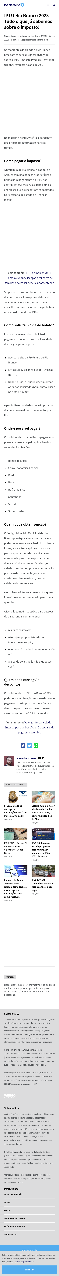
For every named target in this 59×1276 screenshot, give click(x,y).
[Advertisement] (29, 101)
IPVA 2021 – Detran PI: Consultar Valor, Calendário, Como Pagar (15, 848)
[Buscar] (54, 5)
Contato (7, 1202)
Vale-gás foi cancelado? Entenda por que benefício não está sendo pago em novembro (29, 727)
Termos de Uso (10, 1234)
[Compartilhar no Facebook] (23, 745)
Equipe (7, 1210)
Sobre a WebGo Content (14, 1218)
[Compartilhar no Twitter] (29, 745)
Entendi (29, 1269)
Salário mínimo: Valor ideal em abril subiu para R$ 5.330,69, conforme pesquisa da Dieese (43, 812)
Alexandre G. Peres (26, 758)
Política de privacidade (23, 1261)
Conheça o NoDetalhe (13, 1194)
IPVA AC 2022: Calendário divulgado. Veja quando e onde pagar (43, 885)
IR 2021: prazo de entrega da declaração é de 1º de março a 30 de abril (15, 811)
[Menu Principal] (48, 5)
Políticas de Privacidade (14, 1226)
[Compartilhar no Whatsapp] (36, 745)
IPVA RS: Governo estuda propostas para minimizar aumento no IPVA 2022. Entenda (41, 849)
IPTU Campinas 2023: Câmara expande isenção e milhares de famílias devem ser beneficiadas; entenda (29, 278)
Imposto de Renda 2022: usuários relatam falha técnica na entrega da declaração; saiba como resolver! (15, 889)
